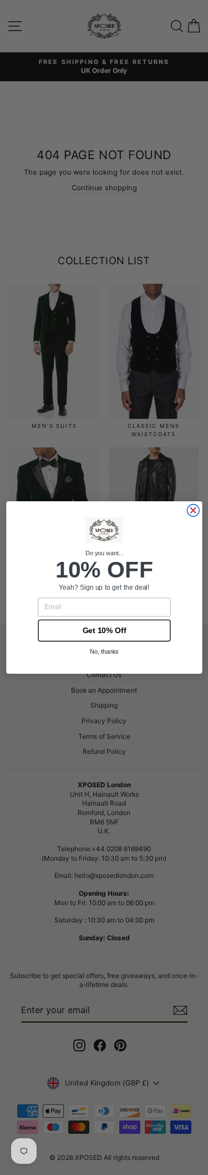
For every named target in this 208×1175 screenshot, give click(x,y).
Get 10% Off (104, 630)
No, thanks (104, 652)
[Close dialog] (193, 511)
